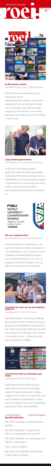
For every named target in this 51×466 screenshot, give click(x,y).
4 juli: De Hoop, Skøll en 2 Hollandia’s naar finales (23, 375)
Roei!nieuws (38, 87)
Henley (34, 312)
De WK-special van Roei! (15, 84)
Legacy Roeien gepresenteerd (18, 160)
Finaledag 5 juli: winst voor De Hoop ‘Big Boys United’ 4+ (25, 308)
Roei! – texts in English (16, 446)
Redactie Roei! (14, 87)
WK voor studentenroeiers (16, 235)
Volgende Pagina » (37, 415)
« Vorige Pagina (12, 415)
